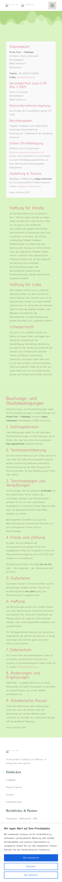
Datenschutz (25, 818)
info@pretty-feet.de (26, 77)
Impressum (11, 818)
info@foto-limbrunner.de (29, 186)
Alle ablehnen (31, 875)
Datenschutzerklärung (27, 667)
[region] (31, 852)
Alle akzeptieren (31, 857)
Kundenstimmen (14, 802)
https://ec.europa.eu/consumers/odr (26, 152)
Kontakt (10, 794)
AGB (35, 818)
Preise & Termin (14, 787)
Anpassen (31, 866)
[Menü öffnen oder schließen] (52, 5)
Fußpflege (10, 780)
